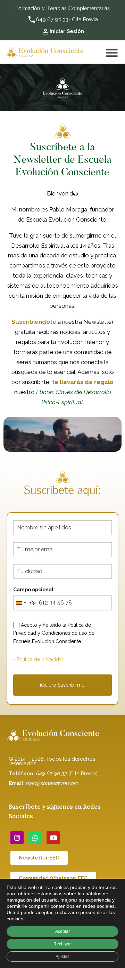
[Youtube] (53, 837)
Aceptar (62, 931)
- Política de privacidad (39, 659)
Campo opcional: (34, 589)
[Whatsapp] (35, 837)
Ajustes (62, 956)
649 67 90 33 (52, 19)
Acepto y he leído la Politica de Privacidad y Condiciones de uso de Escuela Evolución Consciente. (53, 633)
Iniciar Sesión (67, 31)
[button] (39, 858)
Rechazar (62, 944)
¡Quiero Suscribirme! (62, 685)
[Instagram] (17, 837)
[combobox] (25, 603)
